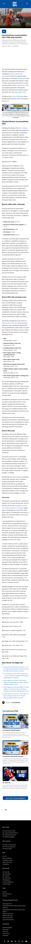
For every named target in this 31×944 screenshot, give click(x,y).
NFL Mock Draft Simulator (9, 831)
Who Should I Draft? (7, 917)
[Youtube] (26, 941)
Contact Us (5, 931)
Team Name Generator (8, 919)
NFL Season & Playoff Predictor (10, 833)
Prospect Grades (7, 884)
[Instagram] (8, 941)
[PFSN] (16, 4)
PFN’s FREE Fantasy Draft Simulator (15, 115)
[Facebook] (4, 941)
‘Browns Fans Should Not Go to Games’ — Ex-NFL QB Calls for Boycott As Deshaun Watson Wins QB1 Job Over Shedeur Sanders (16, 669)
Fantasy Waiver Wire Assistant (10, 909)
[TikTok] (19, 941)
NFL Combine (6, 876)
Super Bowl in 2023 (20, 92)
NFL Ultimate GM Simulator (9, 835)
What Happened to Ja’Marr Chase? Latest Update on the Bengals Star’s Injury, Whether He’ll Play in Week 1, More (16, 682)
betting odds (22, 78)
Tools (4, 726)
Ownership (5, 935)
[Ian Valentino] (4, 702)
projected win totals (22, 85)
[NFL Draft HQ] (15, 774)
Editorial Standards (7, 927)
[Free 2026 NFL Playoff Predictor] (15, 721)
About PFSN (5, 929)
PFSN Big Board (6, 880)
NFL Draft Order (7, 878)
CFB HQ (4, 892)
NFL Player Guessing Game (9, 844)
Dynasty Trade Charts (8, 913)
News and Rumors (7, 858)
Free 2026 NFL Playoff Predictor (11, 730)
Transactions (6, 864)
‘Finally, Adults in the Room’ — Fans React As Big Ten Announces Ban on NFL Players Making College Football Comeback (15, 696)
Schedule (5, 896)
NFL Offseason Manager (8, 837)
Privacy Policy (6, 933)
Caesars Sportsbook (18, 96)
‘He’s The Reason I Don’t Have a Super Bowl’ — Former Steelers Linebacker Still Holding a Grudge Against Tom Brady (15, 675)
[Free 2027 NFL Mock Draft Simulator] (15, 747)
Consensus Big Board (8, 882)
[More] (5, 809)
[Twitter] (22, 941)
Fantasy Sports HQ (7, 903)
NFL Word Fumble (7, 848)
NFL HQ (4, 856)
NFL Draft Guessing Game (9, 846)
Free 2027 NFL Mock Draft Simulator (13, 756)
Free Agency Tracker (8, 860)
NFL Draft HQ (6, 783)
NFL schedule (23, 128)
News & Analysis (7, 874)
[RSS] (15, 941)
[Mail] (12, 941)
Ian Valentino (16, 702)
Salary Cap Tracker (7, 862)
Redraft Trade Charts (8, 915)
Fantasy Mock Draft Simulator (10, 905)
